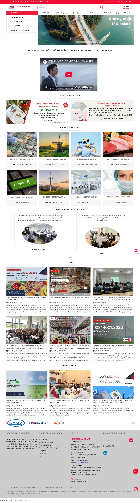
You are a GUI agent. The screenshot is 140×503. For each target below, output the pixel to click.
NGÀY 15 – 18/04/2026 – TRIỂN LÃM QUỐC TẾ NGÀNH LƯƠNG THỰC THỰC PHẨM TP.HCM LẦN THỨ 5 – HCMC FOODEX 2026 (69, 347)
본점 (40, 456)
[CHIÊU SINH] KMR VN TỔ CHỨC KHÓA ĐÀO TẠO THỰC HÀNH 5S (69, 299)
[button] (109, 2)
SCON (38, 254)
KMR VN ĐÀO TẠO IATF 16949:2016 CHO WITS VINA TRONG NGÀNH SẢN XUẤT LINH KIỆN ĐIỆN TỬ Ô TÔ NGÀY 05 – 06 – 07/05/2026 (112, 299)
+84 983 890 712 (34, 2)
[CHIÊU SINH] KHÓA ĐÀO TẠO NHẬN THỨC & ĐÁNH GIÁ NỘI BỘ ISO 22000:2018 (26, 299)
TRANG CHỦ (46, 13)
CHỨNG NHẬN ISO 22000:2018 (118, 164)
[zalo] (105, 453)
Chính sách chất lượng (46, 442)
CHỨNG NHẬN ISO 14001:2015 (53, 164)
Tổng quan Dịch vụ (45, 445)
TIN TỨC (70, 263)
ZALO (135, 471)
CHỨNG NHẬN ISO (70, 127)
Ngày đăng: (12, 302)
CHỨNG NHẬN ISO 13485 (118, 202)
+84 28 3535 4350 (20, 2)
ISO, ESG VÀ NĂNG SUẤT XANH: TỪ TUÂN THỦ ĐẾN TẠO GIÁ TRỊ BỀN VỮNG (69, 402)
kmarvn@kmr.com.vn (48, 2)
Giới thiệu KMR (44, 439)
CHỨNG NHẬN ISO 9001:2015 (22, 164)
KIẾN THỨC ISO (70, 366)
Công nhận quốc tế (16, 17)
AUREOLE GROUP (102, 250)
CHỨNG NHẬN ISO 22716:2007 (86, 202)
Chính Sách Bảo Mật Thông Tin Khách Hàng (53, 448)
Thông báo (42, 450)
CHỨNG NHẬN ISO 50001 (54, 202)
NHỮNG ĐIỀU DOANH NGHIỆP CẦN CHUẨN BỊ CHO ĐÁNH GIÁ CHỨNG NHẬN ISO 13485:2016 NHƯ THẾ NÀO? (112, 402)
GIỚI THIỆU (61, 13)
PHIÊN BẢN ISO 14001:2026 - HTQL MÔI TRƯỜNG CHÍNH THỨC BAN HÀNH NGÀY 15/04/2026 (113, 347)
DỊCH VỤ (76, 13)
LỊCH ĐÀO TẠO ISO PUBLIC (19, 30)
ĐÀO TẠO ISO (15, 26)
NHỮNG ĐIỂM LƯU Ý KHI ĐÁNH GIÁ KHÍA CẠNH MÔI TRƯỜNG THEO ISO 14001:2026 (26, 402)
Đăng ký (130, 2)
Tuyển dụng (42, 453)
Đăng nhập (120, 2)
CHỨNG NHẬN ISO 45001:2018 (86, 164)
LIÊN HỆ (127, 13)
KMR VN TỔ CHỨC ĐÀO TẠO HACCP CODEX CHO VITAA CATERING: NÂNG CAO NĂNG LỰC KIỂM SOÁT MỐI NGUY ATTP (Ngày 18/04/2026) (26, 347)
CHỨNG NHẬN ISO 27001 (21, 202)
